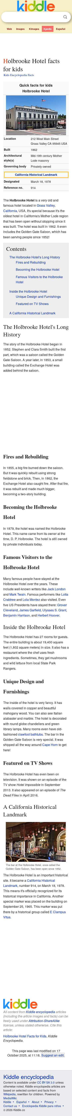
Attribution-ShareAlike (44, 1020)
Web (9, 29)
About (35, 1102)
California (10, 210)
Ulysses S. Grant (54, 610)
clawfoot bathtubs (30, 734)
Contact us (10, 1106)
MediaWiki (9, 1098)
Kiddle (7, 1102)
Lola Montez (31, 599)
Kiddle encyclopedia (40, 1011)
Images (20, 29)
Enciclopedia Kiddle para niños (41, 1106)
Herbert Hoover (48, 615)
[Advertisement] (36, 44)
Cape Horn (50, 744)
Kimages (34, 29)
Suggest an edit (52, 1055)
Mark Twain (17, 594)
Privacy (49, 1102)
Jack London (56, 589)
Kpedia (48, 29)
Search (65, 17)
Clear (57, 17)
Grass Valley (46, 205)
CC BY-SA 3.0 (46, 1082)
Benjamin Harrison (16, 615)
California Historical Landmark (36, 175)
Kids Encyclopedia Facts (19, 75)
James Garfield (30, 610)
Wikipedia (9, 1094)
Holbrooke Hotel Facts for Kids (24, 1036)
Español (60, 29)
